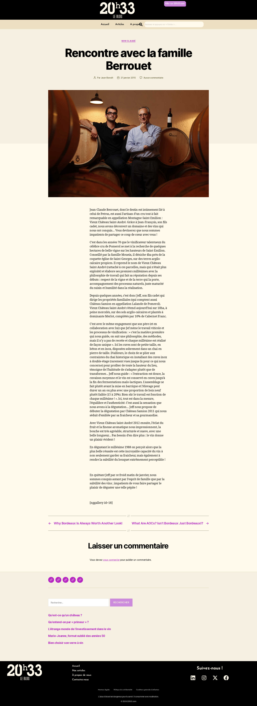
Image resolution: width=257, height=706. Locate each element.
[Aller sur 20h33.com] (80, 580)
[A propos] (66, 580)
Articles (119, 24)
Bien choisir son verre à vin (65, 643)
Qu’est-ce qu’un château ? (65, 615)
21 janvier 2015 (128, 77)
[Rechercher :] (78, 603)
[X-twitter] (215, 678)
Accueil (105, 24)
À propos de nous (81, 675)
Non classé (129, 41)
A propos (135, 24)
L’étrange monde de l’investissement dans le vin (79, 629)
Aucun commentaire (153, 77)
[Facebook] (226, 678)
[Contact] (73, 580)
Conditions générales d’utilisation (147, 690)
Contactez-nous (80, 680)
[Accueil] (51, 580)
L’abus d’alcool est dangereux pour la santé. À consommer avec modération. (128, 697)
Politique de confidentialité (123, 690)
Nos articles (78, 670)
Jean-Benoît (107, 77)
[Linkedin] (193, 678)
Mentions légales (104, 690)
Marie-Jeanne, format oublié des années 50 (76, 636)
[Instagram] (204, 678)
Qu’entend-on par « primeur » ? (68, 622)
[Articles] (58, 580)
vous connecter (111, 559)
